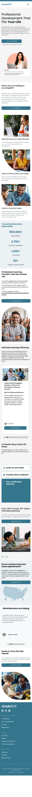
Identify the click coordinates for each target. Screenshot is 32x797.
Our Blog (4, 777)
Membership (5, 749)
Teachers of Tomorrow (8, 763)
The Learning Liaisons (8, 766)
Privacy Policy (11, 794)
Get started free (12, 41)
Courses (4, 746)
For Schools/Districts (8, 743)
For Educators (6, 741)
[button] (28, 4)
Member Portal (6, 780)
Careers (4, 760)
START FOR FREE (16, 108)
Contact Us (5, 774)
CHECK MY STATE (16, 604)
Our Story (4, 757)
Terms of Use (20, 794)
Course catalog (16, 543)
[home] (6, 4)
